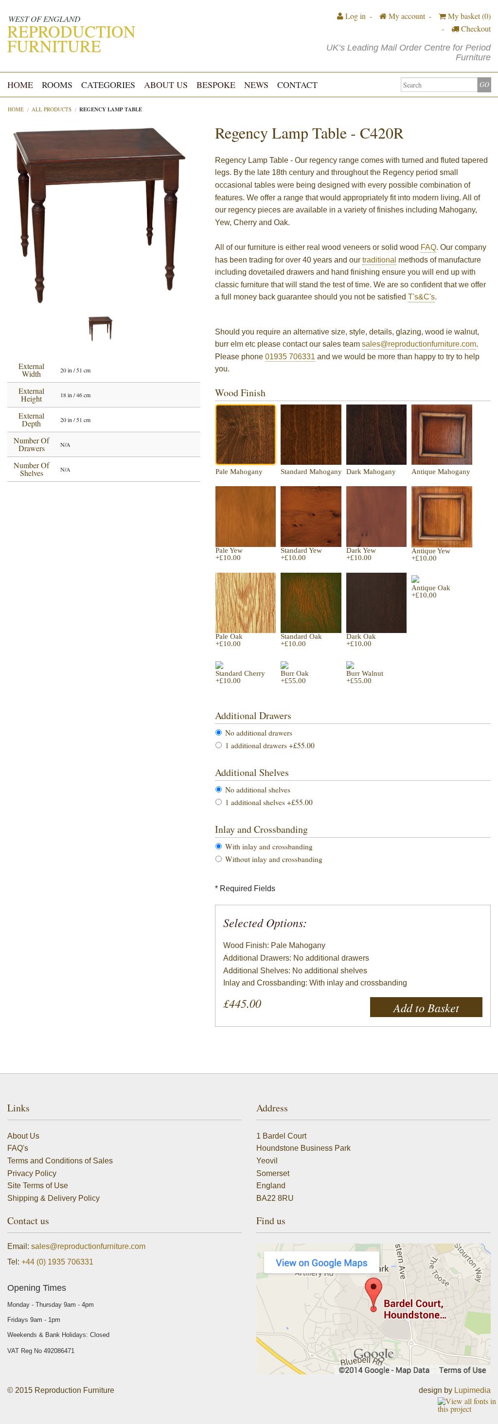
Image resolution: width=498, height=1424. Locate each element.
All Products (51, 109)
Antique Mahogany (440, 471)
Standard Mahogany (311, 471)
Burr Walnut (364, 677)
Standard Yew (301, 554)
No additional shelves (257, 789)
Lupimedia (472, 1390)
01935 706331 (290, 356)
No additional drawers (258, 733)
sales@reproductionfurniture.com (419, 344)
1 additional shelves (269, 802)
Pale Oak (229, 640)
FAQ (428, 247)
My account (406, 16)
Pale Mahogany (239, 471)
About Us (166, 84)
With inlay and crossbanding (269, 846)
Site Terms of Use (37, 1185)
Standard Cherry (240, 677)
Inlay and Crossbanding (261, 829)
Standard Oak (301, 640)
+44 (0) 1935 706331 (57, 1262)
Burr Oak (295, 677)
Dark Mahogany (371, 471)
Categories (108, 84)
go (484, 84)
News (256, 84)
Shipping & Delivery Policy (53, 1198)
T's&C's (421, 297)
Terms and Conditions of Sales (60, 1161)
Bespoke (215, 84)
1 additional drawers (270, 745)
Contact (297, 84)
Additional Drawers (253, 715)
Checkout (475, 28)
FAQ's (17, 1148)
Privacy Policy (31, 1173)
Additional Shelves (252, 772)
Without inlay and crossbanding (273, 859)
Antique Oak (430, 591)
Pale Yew (229, 554)
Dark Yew (361, 554)
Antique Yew (430, 554)
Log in (354, 16)
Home (20, 84)
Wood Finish (240, 392)
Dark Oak (361, 640)
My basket (468, 16)
